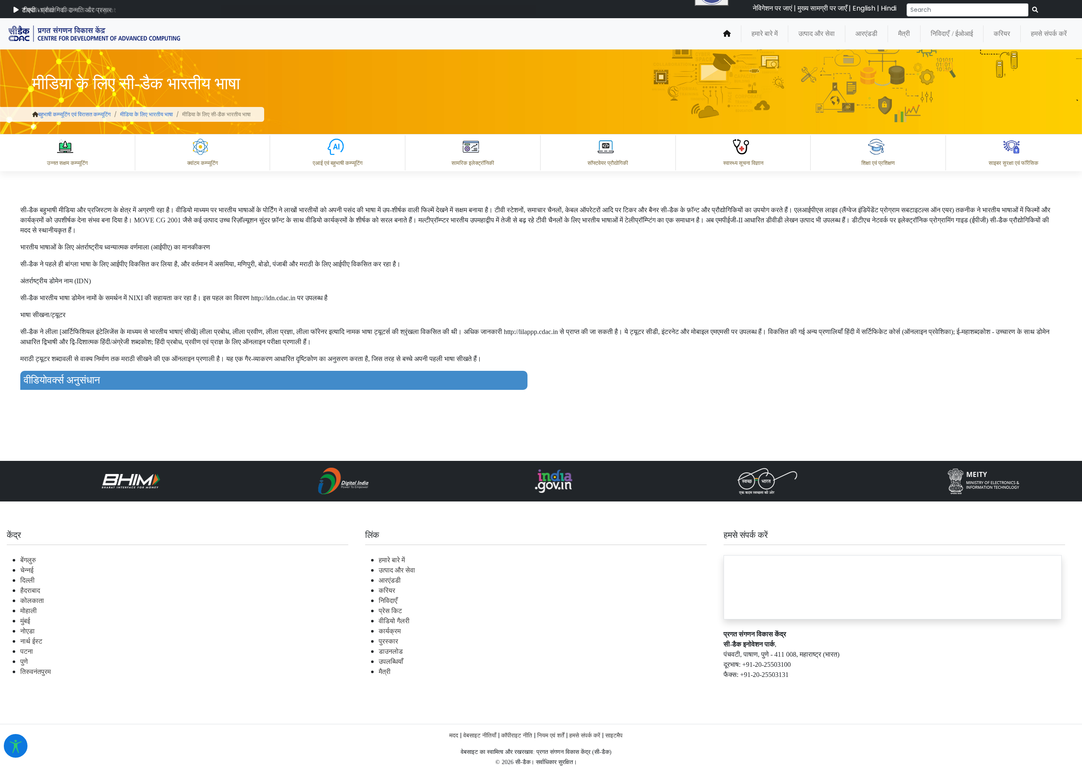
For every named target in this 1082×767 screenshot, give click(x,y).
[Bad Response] (790, 651)
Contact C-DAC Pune (1028, 688)
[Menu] (713, 172)
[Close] (748, 207)
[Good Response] (756, 651)
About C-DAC (735, 688)
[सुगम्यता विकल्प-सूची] (15, 746)
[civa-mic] (881, 735)
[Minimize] (713, 207)
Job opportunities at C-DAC (930, 688)
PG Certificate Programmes (820, 688)
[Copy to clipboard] (722, 651)
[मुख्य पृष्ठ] (35, 114)
